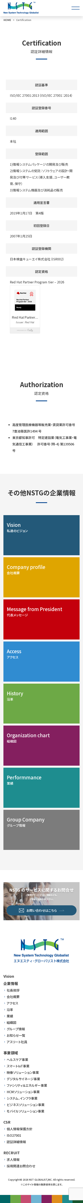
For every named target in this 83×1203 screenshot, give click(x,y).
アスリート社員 (17, 1041)
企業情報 (10, 983)
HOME (7, 20)
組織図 (11, 1022)
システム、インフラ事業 (22, 1098)
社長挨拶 (13, 990)
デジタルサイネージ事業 (23, 1078)
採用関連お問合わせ (21, 1165)
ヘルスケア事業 (17, 1059)
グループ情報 (16, 1028)
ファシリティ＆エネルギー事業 (27, 1085)
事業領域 (10, 1052)
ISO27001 (14, 1135)
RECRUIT (11, 1152)
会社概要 (13, 996)
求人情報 (13, 1159)
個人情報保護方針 (19, 1128)
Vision (8, 976)
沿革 (10, 1009)
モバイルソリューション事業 (25, 1111)
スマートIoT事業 (18, 1066)
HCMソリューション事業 (23, 1091)
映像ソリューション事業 (23, 1072)
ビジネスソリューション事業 (26, 1104)
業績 (10, 1016)
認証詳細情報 (16, 1141)
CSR (6, 1122)
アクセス (12, 1003)
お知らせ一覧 (16, 1035)
